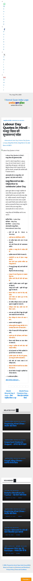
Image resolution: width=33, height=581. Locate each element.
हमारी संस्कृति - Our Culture (21, 546)
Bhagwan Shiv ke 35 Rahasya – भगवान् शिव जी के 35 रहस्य (15, 550)
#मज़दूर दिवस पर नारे (22, 143)
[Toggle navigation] (30, 109)
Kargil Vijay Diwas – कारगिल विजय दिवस (13, 461)
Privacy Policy (10, 569)
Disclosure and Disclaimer (22, 567)
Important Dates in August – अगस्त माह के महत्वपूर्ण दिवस (16, 444)
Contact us (11, 567)
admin (20, 497)
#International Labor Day (11, 140)
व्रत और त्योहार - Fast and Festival (12, 490)
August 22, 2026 (11, 497)
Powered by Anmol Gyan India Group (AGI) (18, 565)
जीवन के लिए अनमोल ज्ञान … (13, 380)
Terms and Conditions (21, 569)
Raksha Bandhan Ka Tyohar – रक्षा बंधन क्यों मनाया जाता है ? (15, 495)
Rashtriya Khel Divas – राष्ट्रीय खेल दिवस (15, 424)
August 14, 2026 (11, 516)
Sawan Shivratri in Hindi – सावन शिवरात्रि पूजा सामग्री (16, 531)
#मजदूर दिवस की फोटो (12, 143)
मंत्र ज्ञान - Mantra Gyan (9, 546)
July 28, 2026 (10, 535)
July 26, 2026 (10, 553)
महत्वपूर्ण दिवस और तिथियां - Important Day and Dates (13, 120)
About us (5, 567)
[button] (23, 109)
